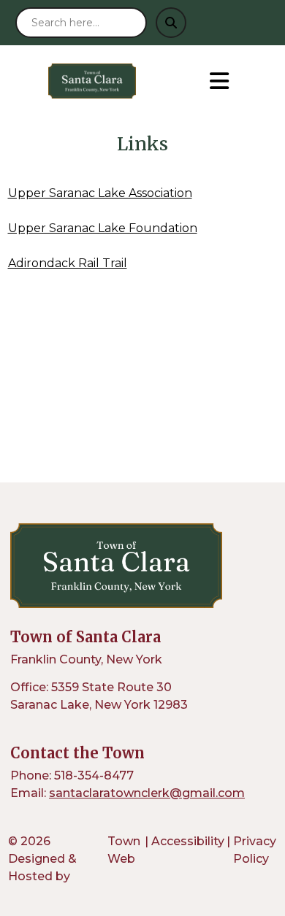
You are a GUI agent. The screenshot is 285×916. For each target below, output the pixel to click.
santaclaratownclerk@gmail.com (147, 793)
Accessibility (187, 841)
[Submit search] (171, 22)
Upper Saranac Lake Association (100, 193)
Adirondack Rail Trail (67, 263)
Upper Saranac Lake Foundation (102, 228)
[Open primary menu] (219, 81)
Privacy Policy (254, 850)
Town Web (123, 850)
